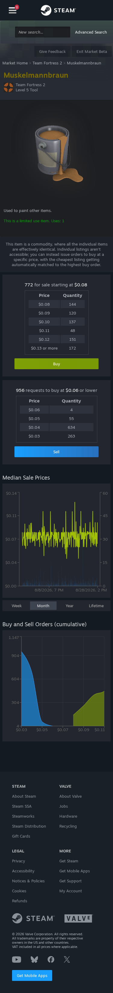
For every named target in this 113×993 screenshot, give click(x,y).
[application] (56, 544)
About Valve (70, 796)
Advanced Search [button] (91, 32)
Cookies (19, 890)
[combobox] (43, 32)
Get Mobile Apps (32, 975)
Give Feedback (52, 51)
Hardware (68, 816)
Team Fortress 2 (47, 62)
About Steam (24, 796)
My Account (70, 890)
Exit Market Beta (92, 51)
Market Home (15, 62)
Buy (56, 363)
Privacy (18, 860)
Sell (56, 451)
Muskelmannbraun (84, 62)
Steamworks (23, 816)
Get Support (70, 880)
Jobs (63, 806)
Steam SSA (22, 806)
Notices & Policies (28, 880)
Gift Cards (21, 836)
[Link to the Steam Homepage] (58, 11)
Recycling (68, 826)
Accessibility (23, 870)
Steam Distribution (29, 826)
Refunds (19, 900)
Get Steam (68, 860)
